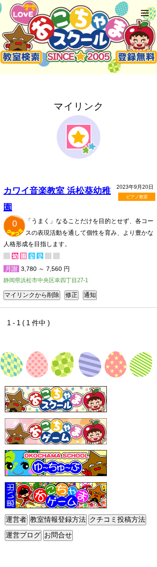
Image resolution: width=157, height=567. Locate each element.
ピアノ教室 (137, 196)
